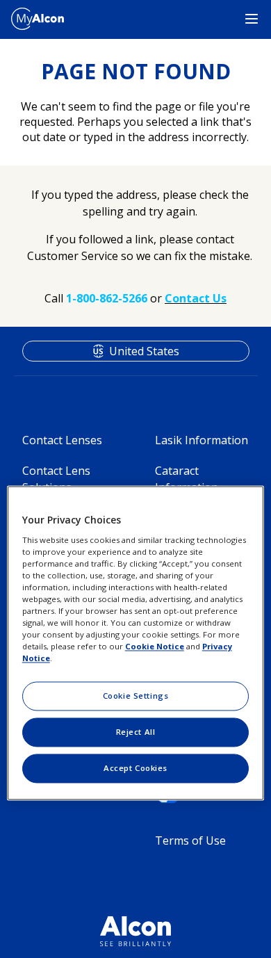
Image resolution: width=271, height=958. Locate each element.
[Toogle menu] (251, 19)
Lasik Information (201, 440)
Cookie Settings (136, 696)
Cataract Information (186, 479)
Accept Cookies (135, 768)
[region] (136, 642)
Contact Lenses (62, 440)
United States (144, 351)
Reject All (136, 732)
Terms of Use (190, 840)
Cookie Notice (154, 647)
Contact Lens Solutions (56, 479)
